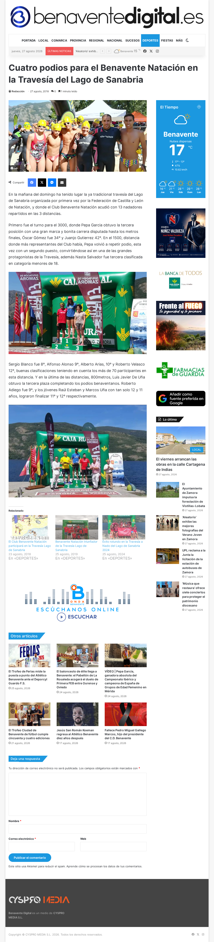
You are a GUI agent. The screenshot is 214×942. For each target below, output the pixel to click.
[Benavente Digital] (107, 17)
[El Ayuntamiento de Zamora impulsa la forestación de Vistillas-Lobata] (167, 490)
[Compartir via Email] (62, 182)
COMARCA (59, 40)
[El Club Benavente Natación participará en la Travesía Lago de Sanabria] (30, 527)
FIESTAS (167, 40)
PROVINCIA (78, 40)
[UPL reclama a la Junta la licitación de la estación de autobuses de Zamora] (167, 556)
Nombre (15, 821)
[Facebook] (32, 182)
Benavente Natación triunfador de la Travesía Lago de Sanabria (76, 546)
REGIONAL (96, 40)
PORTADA (29, 40)
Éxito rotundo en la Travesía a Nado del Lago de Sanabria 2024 (122, 546)
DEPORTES (150, 40)
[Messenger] (52, 182)
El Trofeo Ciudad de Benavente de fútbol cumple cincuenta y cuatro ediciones (29, 734)
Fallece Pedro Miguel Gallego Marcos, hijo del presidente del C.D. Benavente (125, 734)
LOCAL (43, 40)
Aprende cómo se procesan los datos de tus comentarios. (104, 866)
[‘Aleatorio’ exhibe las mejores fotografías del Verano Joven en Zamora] (167, 523)
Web (83, 838)
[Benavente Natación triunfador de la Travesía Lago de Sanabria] (76, 527)
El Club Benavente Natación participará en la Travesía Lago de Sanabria (30, 546)
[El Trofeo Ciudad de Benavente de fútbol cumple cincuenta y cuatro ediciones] (29, 714)
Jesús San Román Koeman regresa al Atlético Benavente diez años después (77, 734)
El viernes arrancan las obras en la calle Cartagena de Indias (180, 464)
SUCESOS (132, 40)
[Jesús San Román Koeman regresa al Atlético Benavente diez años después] (77, 714)
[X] (42, 182)
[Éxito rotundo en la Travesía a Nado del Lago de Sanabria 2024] (123, 527)
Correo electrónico (22, 838)
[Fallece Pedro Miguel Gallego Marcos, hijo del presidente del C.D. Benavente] (125, 714)
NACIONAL (114, 40)
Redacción (18, 91)
